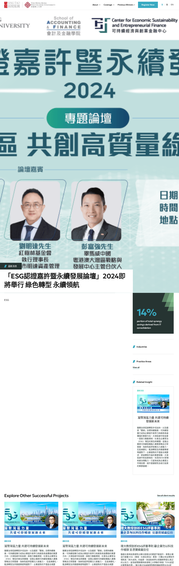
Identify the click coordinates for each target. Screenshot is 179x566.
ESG (6, 300)
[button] (136, 367)
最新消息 (12, 266)
